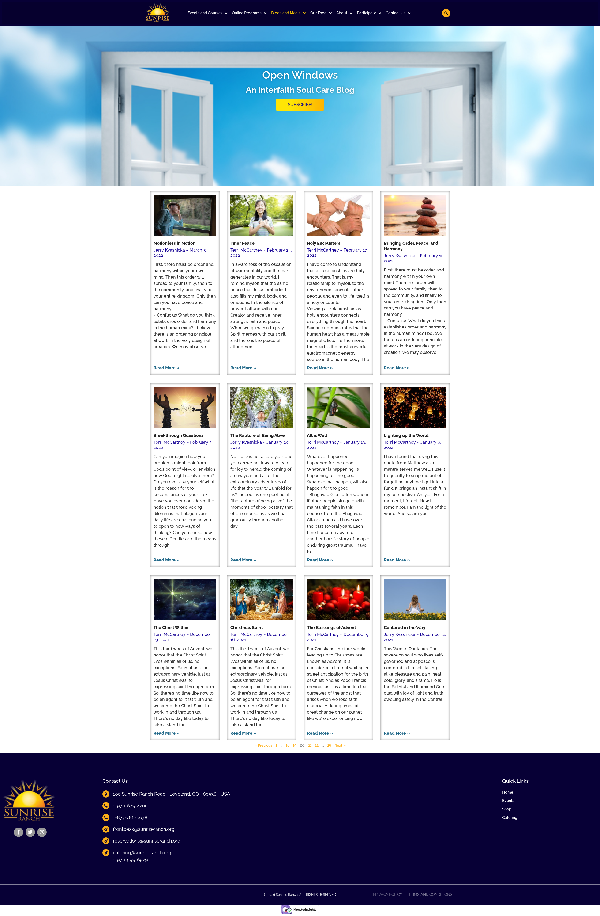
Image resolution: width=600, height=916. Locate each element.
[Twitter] (30, 832)
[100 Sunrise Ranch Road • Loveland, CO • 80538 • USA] (105, 794)
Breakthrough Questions (178, 435)
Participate (366, 13)
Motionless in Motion (174, 243)
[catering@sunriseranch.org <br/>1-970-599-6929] (105, 852)
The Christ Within (171, 627)
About (341, 13)
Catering (509, 818)
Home (507, 792)
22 (317, 745)
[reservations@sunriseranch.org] (105, 840)
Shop (506, 809)
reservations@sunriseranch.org (146, 841)
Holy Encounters (323, 243)
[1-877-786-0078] (105, 817)
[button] (207, 13)
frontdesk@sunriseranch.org (143, 829)
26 (329, 745)
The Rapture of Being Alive (257, 435)
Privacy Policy (387, 895)
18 (287, 745)
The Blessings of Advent (331, 627)
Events (508, 801)
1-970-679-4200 (130, 806)
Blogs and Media (286, 13)
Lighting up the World (406, 435)
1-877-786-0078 (130, 817)
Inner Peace (242, 243)
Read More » (166, 367)
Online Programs (247, 13)
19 (294, 745)
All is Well (317, 435)
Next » (340, 745)
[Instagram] (42, 832)
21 (309, 745)
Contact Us (395, 13)
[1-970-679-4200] (105, 805)
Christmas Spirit (246, 627)
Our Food (318, 13)
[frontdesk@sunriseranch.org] (105, 829)
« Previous (263, 745)
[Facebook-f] (18, 832)
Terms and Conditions (429, 895)
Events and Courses (205, 13)
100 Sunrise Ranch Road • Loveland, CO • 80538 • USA (171, 794)
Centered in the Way (404, 627)
